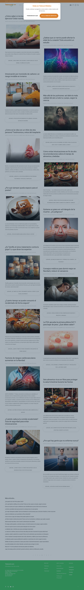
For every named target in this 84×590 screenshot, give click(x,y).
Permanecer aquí (32, 15)
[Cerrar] (59, 4)
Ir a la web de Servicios (49, 15)
